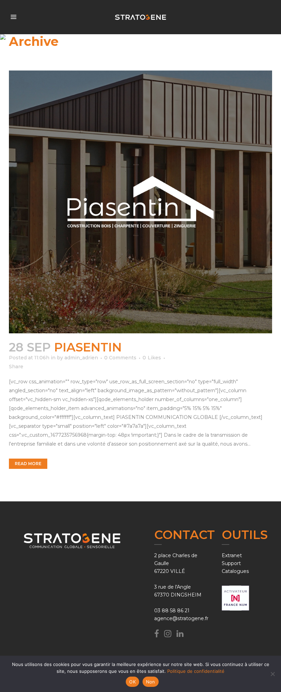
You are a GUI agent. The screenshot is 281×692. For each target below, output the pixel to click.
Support (231, 563)
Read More (28, 463)
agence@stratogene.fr (181, 618)
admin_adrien (81, 358)
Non (150, 681)
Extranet (232, 555)
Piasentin (88, 347)
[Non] (272, 673)
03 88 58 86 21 (172, 610)
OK (132, 681)
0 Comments (120, 358)
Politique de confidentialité (195, 671)
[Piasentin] (140, 202)
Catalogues (235, 571)
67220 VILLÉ (169, 571)
